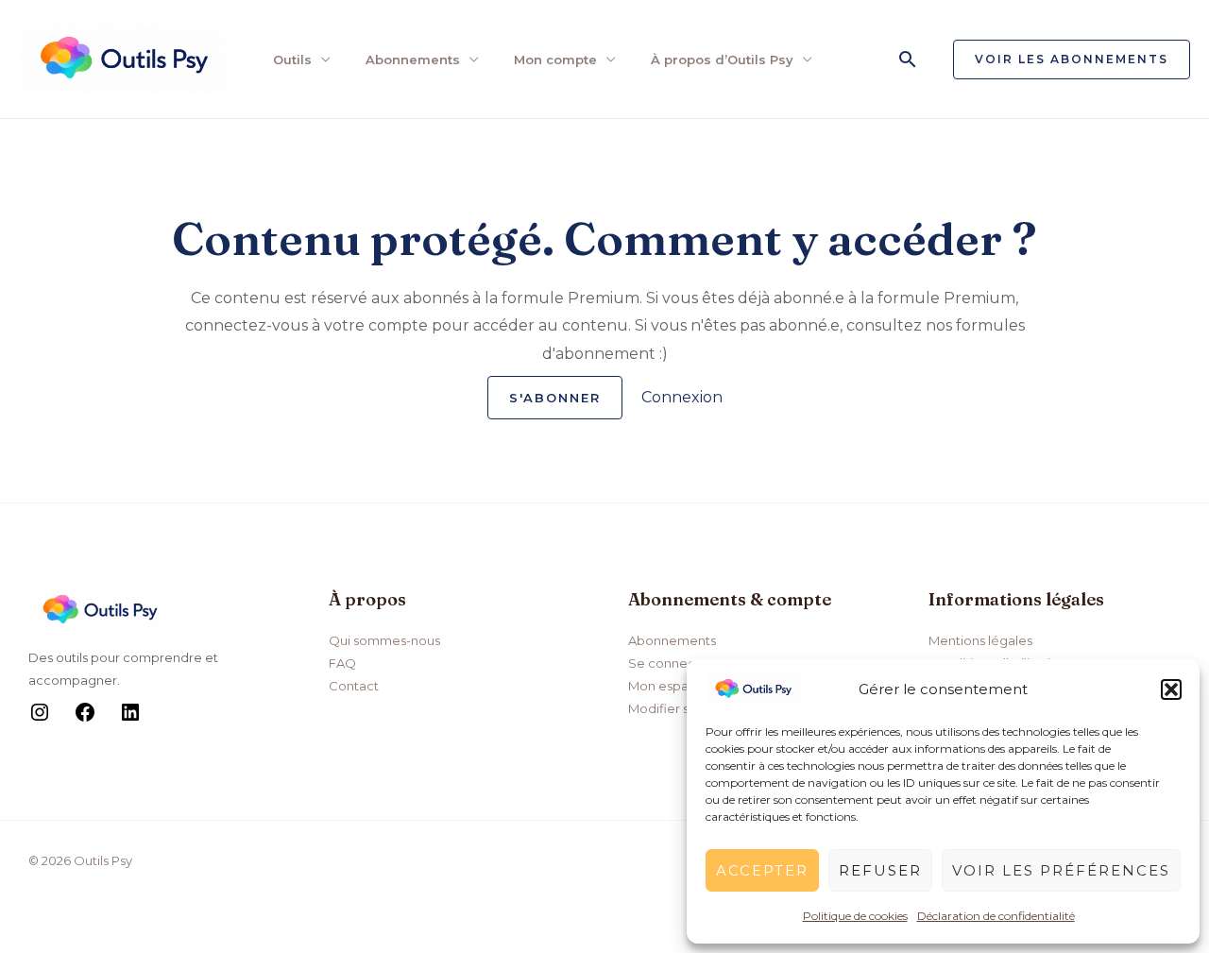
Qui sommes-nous (384, 640)
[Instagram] (39, 718)
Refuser (880, 870)
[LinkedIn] (130, 718)
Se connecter (670, 663)
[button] (1171, 689)
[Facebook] (85, 718)
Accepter (762, 870)
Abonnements (413, 59)
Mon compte (555, 59)
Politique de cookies (855, 916)
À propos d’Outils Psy (722, 59)
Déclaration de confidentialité (996, 916)
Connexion (682, 397)
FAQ (342, 663)
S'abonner (555, 397)
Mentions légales (980, 640)
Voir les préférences (1061, 870)
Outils (292, 59)
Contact (354, 685)
